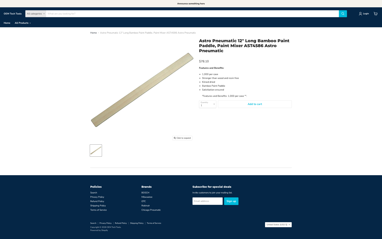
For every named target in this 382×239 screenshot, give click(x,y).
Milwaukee (146, 196)
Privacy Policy (97, 196)
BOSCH (145, 192)
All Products (22, 23)
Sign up (231, 201)
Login (366, 13)
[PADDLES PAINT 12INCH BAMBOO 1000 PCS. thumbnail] (96, 150)
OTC (143, 201)
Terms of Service (98, 209)
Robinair (145, 205)
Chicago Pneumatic (151, 209)
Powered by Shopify (99, 230)
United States (277, 224)
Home (7, 23)
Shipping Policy (98, 205)
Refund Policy (97, 201)
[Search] (343, 13)
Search (93, 192)
